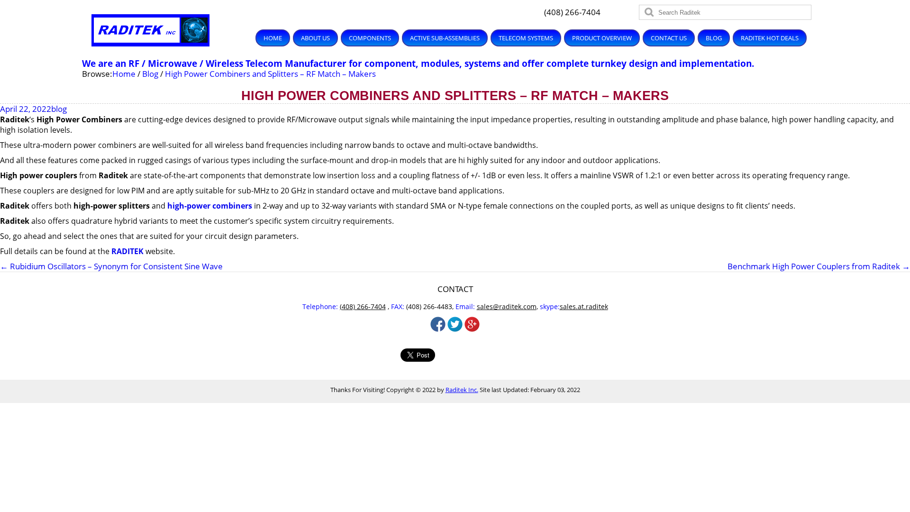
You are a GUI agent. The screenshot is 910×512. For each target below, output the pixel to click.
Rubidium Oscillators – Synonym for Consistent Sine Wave (111, 266)
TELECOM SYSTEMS (526, 38)
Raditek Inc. (462, 389)
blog (59, 108)
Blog (714, 38)
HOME (273, 38)
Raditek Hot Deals (770, 38)
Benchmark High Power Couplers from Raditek (819, 266)
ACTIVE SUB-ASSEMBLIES (445, 38)
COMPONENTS (370, 38)
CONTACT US (669, 38)
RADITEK (127, 251)
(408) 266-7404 (572, 12)
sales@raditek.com (507, 306)
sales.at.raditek (584, 306)
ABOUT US (315, 38)
